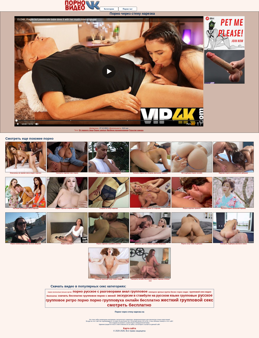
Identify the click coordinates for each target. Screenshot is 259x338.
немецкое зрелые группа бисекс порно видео (168, 292)
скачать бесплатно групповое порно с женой (87, 295)
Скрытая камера (136, 130)
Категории (109, 9)
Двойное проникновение (118, 130)
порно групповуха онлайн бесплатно (125, 300)
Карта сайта (129, 328)
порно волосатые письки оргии (60, 292)
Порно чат (127, 9)
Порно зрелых (100, 130)
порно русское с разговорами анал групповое (110, 291)
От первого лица (86, 130)
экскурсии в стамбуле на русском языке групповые (157, 295)
